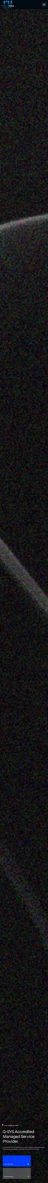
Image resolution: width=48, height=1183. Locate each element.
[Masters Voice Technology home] (8, 5)
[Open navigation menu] (44, 4)
